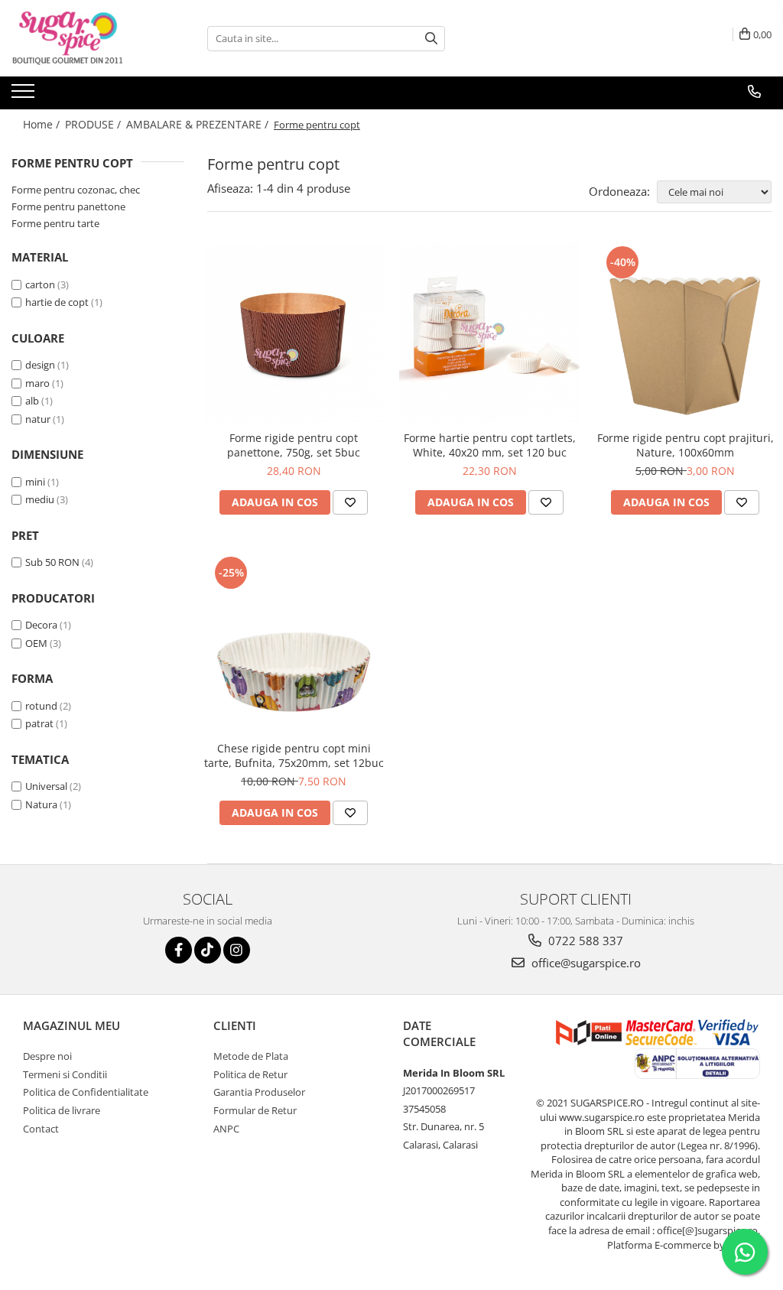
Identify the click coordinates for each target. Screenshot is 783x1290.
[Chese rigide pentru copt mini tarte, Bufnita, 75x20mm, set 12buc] (293, 643)
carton (40, 284)
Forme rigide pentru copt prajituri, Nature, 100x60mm (685, 445)
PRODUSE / (94, 124)
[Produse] (24, 95)
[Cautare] (431, 38)
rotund (41, 706)
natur (37, 419)
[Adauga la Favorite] (350, 502)
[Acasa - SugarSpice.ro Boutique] (87, 38)
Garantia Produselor (259, 1092)
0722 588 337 (584, 940)
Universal (46, 786)
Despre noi (47, 1056)
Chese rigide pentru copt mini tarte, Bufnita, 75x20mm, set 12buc (294, 755)
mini (35, 482)
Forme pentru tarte (55, 223)
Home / (43, 124)
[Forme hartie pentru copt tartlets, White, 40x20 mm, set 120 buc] (489, 332)
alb (32, 401)
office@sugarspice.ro (584, 962)
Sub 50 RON (52, 562)
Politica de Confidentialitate (85, 1092)
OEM (36, 643)
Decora (41, 625)
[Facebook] (178, 950)
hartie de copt (57, 302)
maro (37, 383)
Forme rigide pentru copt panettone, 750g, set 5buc (293, 445)
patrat (39, 723)
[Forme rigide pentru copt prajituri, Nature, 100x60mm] (685, 332)
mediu (39, 499)
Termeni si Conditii (65, 1074)
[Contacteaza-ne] (754, 91)
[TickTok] (207, 950)
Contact (41, 1129)
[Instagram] (236, 950)
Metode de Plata (250, 1056)
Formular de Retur (255, 1110)
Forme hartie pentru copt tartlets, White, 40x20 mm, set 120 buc (490, 445)
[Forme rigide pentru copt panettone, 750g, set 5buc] (293, 332)
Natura (41, 804)
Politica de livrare (61, 1110)
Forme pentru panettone (68, 206)
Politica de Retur (250, 1074)
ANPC (226, 1129)
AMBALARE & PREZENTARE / (198, 124)
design (40, 365)
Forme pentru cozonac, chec (75, 190)
